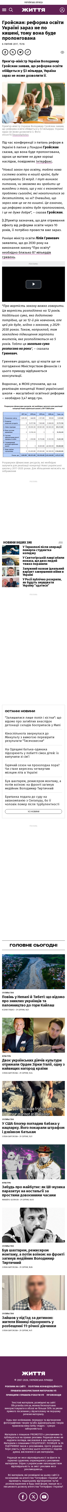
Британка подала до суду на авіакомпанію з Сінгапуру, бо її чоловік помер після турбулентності (32, 800)
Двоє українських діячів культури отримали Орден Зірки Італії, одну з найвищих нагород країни (33, 1064)
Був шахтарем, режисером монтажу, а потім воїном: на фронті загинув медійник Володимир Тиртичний (33, 784)
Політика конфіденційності (45, 1386)
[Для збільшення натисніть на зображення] (33, 456)
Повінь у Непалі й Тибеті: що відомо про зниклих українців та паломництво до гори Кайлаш (33, 1001)
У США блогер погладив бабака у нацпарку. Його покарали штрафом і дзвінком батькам (33, 1127)
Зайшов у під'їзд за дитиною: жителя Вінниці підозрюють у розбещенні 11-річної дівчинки (29, 1321)
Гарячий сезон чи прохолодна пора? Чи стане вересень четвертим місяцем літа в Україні (32, 768)
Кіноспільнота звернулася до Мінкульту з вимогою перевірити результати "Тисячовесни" (29, 737)
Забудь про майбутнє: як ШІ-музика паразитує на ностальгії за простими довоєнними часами (33, 1191)
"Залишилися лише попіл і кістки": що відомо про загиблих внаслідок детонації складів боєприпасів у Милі (33, 721)
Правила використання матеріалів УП (33, 1390)
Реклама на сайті (15, 1386)
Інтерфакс (44, 161)
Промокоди (54, 1395)
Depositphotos (21, 134)
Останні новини (20, 711)
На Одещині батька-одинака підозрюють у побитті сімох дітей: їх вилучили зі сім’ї (32, 753)
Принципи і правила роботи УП (25, 1395)
